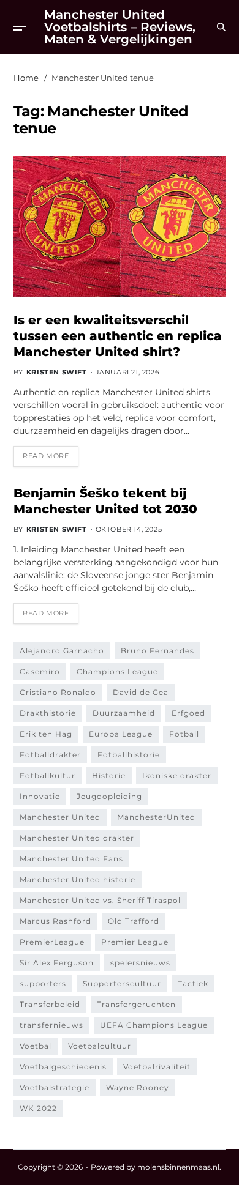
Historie (109, 775)
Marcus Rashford (55, 921)
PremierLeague (52, 941)
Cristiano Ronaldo (58, 692)
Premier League (135, 941)
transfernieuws (51, 1025)
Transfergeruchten (136, 1004)
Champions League (117, 671)
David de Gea (141, 692)
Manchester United (60, 817)
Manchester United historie (77, 879)
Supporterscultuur (122, 983)
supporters (43, 983)
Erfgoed (188, 713)
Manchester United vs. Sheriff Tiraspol (100, 900)
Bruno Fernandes (157, 650)
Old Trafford (133, 921)
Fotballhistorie (128, 754)
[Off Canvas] (19, 28)
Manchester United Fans (71, 858)
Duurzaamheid (124, 713)
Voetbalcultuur (99, 1045)
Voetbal (35, 1045)
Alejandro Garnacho (62, 650)
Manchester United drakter (77, 837)
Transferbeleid (50, 1004)
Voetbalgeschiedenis (63, 1066)
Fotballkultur (47, 775)
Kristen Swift (56, 372)
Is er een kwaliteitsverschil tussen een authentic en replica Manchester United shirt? (117, 336)
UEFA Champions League (154, 1025)
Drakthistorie (48, 713)
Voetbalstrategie (54, 1087)
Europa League (121, 733)
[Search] (221, 27)
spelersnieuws (140, 962)
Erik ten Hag (46, 733)
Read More (46, 455)
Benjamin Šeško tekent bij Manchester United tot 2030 (105, 501)
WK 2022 (38, 1108)
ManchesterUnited (156, 817)
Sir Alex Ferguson (57, 962)
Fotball (184, 733)
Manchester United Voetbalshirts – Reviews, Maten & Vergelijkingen (119, 27)
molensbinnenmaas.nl (178, 1167)
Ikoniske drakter (176, 775)
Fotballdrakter (50, 754)
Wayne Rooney (137, 1087)
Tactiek (193, 983)
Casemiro (40, 671)
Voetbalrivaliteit (157, 1066)
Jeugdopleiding (109, 796)
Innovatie (40, 796)
